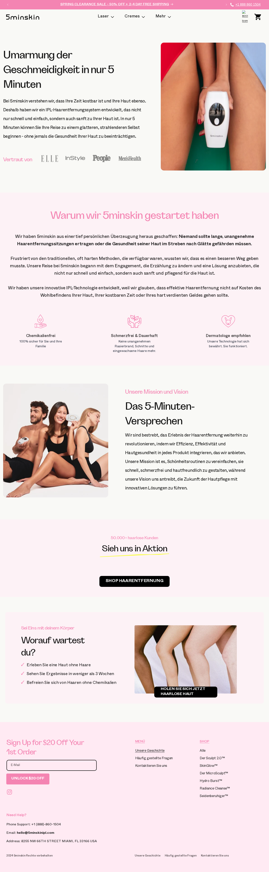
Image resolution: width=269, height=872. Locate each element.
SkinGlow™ (208, 766)
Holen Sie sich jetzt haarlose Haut (183, 691)
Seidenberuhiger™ (214, 796)
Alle (203, 751)
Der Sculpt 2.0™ (212, 759)
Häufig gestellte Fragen (154, 759)
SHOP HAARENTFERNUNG (134, 581)
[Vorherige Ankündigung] (7, 5)
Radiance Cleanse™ (215, 789)
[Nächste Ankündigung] (226, 5)
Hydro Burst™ (211, 781)
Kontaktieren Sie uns (151, 766)
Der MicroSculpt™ (214, 774)
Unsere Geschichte (150, 751)
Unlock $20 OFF (27, 779)
